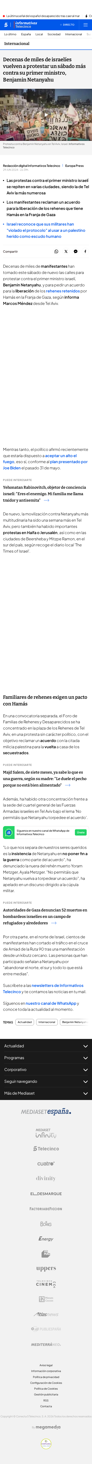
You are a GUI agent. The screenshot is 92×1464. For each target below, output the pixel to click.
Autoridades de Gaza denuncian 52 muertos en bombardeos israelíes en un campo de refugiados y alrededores (45, 916)
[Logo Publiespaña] (46, 1329)
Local (39, 34)
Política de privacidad (46, 1377)
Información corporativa (46, 1371)
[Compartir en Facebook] (85, 252)
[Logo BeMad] (46, 1254)
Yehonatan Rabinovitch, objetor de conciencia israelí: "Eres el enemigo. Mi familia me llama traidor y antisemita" (44, 494)
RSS (46, 1400)
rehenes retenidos (63, 290)
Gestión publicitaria (46, 1394)
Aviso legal (46, 1365)
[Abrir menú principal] (85, 25)
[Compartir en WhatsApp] (56, 252)
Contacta (46, 1406)
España (26, 34)
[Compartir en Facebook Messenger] (75, 252)
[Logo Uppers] (46, 1269)
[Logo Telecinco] (46, 1148)
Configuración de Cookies (46, 1382)
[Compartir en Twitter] (66, 252)
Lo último (10, 34)
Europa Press (74, 165)
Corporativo (15, 1069)
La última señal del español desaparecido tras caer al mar (43, 16)
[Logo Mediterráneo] (46, 1344)
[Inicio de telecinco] (5, 25)
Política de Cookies (46, 1388)
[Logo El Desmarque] (46, 1193)
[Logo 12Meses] (46, 1299)
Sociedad (54, 34)
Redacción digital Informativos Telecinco (31, 165)
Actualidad (25, 1022)
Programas (14, 1057)
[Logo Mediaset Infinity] (46, 1133)
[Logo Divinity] (46, 1178)
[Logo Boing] (46, 1223)
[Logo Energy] (46, 1239)
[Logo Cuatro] (46, 1163)
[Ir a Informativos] (25, 24)
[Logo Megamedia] (48, 1427)
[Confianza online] (46, 1448)
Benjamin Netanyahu (75, 1022)
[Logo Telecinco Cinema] (46, 1284)
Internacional (73, 34)
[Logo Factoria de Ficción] (46, 1208)
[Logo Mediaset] (46, 1114)
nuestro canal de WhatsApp (51, 1003)
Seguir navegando (20, 1081)
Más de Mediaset (19, 1093)
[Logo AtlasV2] (46, 1314)
